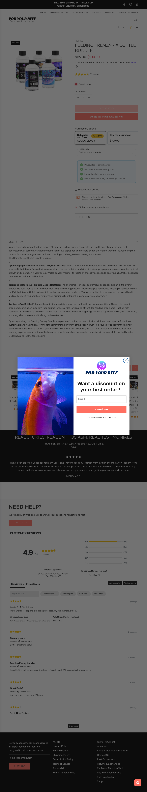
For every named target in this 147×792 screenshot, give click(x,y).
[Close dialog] (125, 360)
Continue (101, 409)
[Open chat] (137, 782)
